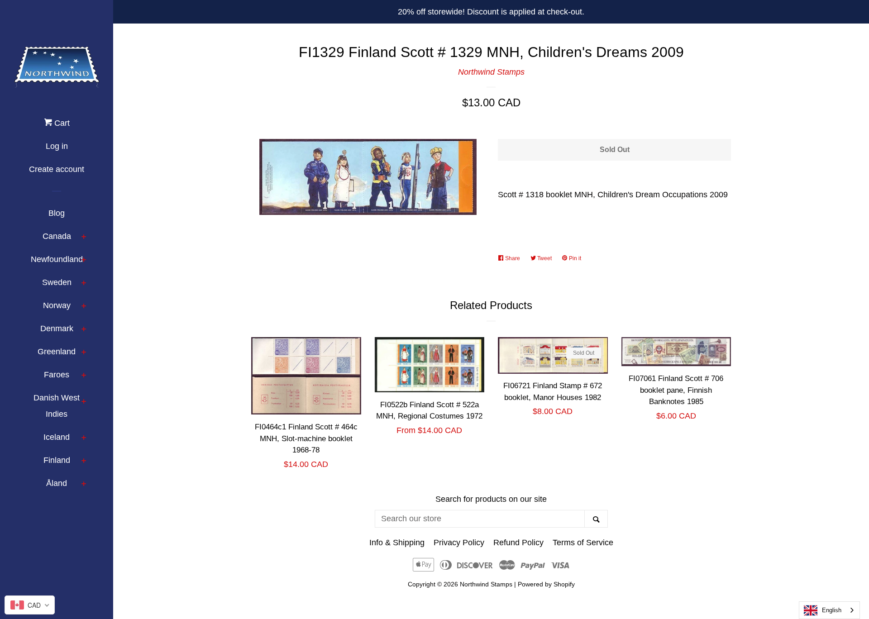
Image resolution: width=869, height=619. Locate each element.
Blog (56, 213)
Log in (57, 146)
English (831, 610)
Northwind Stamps (491, 71)
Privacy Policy (459, 542)
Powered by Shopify (546, 584)
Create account (56, 169)
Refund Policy (518, 542)
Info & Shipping (397, 542)
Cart (61, 123)
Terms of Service (583, 542)
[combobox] (829, 610)
